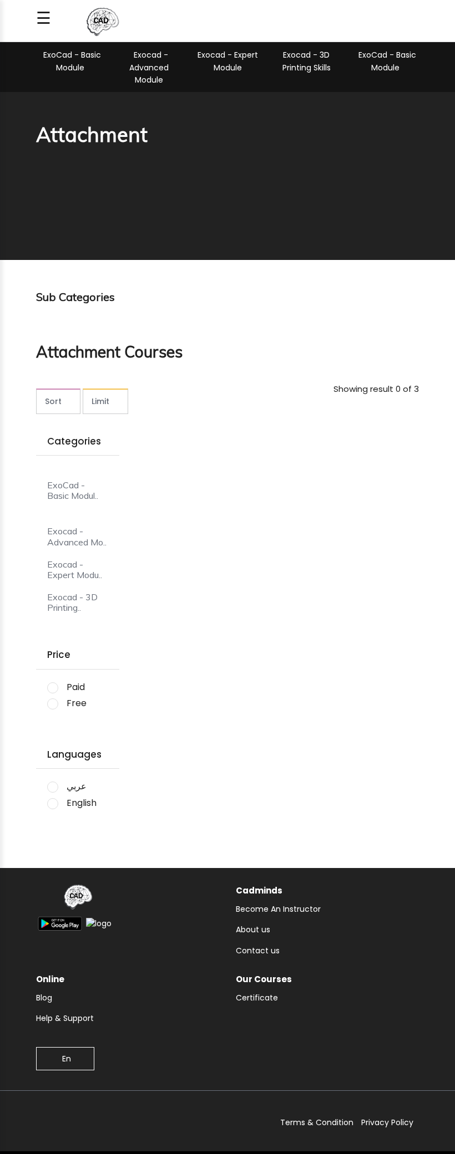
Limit (100, 401)
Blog (44, 997)
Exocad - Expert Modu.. (74, 569)
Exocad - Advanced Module (149, 67)
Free (77, 703)
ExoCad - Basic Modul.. (72, 490)
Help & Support (65, 1018)
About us (253, 929)
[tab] (77, 484)
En (66, 1058)
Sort (53, 401)
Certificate (257, 997)
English (82, 802)
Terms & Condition (316, 1122)
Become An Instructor (278, 909)
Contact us (258, 950)
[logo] (77, 899)
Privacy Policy (387, 1122)
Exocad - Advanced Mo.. (77, 536)
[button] (77, 574)
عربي (77, 786)
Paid (76, 687)
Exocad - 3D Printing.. (72, 602)
